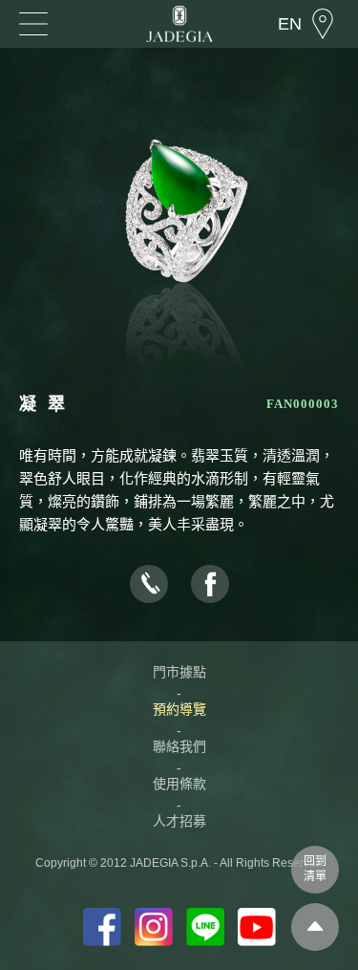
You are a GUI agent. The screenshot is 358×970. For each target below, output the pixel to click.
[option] (179, 239)
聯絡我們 (179, 746)
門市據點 (179, 671)
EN (290, 23)
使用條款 (179, 783)
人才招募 (179, 821)
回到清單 (315, 868)
